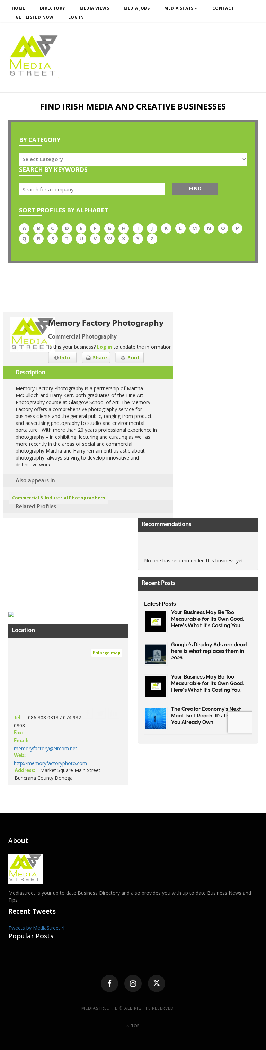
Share (99, 357)
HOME (18, 8)
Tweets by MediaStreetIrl (36, 928)
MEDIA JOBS (137, 8)
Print (133, 357)
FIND (195, 188)
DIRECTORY (52, 8)
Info (64, 357)
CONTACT (223, 8)
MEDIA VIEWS (94, 8)
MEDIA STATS (179, 8)
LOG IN (76, 17)
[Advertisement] (60, 561)
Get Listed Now (35, 17)
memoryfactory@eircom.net (45, 748)
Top (135, 1026)
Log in (104, 346)
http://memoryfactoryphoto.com (50, 763)
